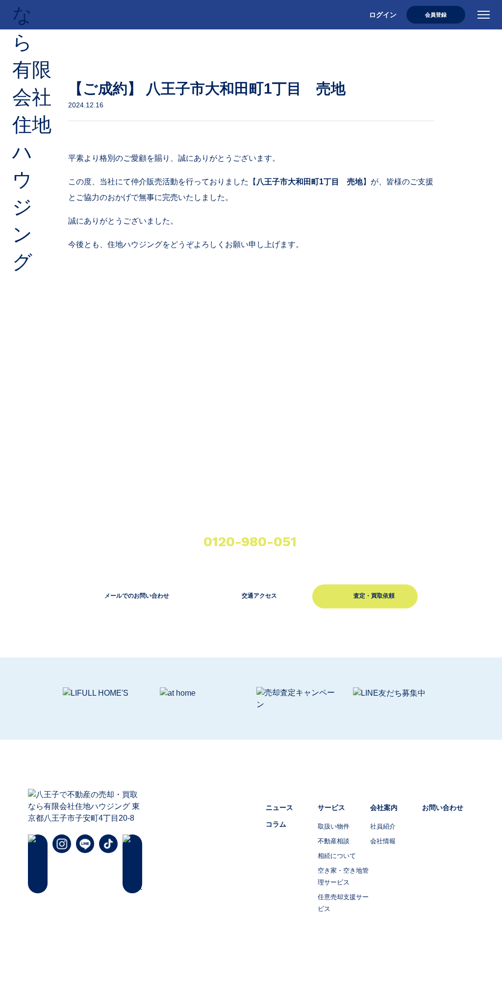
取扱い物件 (334, 826)
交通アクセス (259, 595)
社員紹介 (383, 826)
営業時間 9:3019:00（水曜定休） (255, 546)
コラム (276, 824)
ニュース (279, 807)
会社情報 (383, 841)
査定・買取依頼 (374, 595)
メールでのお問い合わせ (136, 595)
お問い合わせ (442, 807)
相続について (337, 855)
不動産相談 (334, 841)
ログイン (383, 15)
